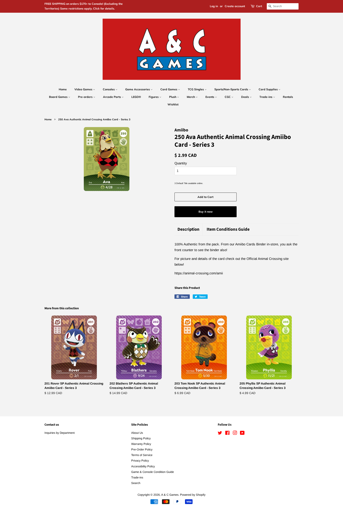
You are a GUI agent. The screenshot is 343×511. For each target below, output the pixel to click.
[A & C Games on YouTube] (242, 433)
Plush (173, 97)
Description (188, 229)
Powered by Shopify (192, 494)
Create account (235, 6)
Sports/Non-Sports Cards (231, 89)
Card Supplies (268, 89)
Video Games (83, 89)
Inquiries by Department (59, 432)
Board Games (58, 97)
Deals (245, 97)
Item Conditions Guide (228, 229)
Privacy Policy (140, 460)
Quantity (180, 163)
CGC (228, 97)
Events (210, 97)
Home (63, 89)
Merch (191, 97)
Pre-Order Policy (141, 449)
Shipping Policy (141, 438)
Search (135, 483)
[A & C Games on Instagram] (235, 433)
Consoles (109, 89)
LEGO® (136, 97)
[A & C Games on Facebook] (227, 433)
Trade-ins (266, 97)
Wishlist (173, 104)
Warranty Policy (141, 443)
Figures (154, 97)
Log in (214, 6)
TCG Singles (196, 89)
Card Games (169, 89)
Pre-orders (85, 97)
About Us (137, 432)
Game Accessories (138, 89)
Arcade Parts (112, 97)
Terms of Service (141, 455)
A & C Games (169, 494)
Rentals (288, 97)
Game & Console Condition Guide (152, 471)
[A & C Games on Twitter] (220, 433)
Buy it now (205, 211)
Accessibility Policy (143, 466)
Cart (259, 6)
